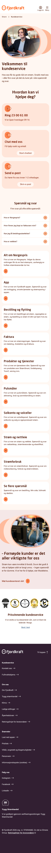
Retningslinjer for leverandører (21, 833)
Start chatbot (25, 153)
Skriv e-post (25, 184)
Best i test (25, 627)
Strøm (4, 17)
